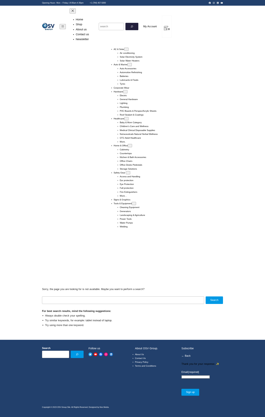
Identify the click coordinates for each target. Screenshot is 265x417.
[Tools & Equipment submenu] (134, 203)
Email (190, 372)
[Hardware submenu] (125, 91)
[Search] (131, 26)
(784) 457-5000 (99, 3)
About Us (139, 354)
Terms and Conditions (145, 366)
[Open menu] (63, 26)
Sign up (190, 392)
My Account (150, 26)
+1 (90, 3)
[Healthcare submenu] (126, 118)
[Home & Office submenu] (130, 145)
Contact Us (140, 358)
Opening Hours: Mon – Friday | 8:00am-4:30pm (63, 3)
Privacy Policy (141, 362)
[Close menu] (73, 10)
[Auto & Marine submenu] (129, 64)
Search (214, 300)
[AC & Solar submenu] (126, 49)
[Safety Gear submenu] (128, 172)
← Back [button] (186, 355)
